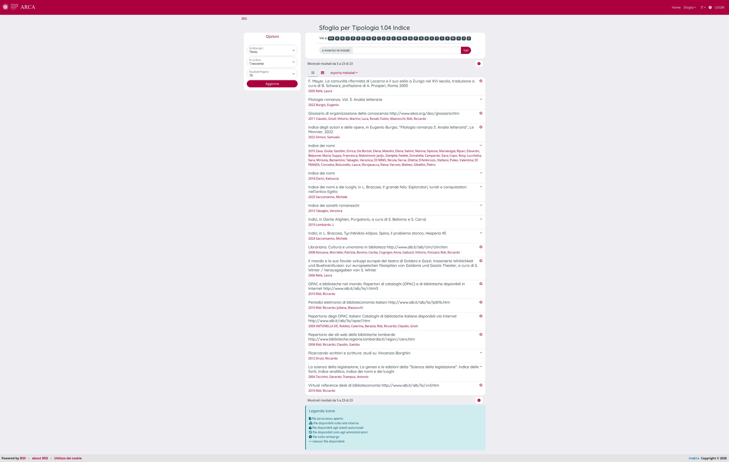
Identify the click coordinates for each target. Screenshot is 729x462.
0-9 (331, 38)
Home (676, 7)
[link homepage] (20, 7)
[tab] (313, 73)
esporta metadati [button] (343, 73)
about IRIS (40, 458)
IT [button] (702, 7)
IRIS (244, 19)
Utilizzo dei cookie (68, 458)
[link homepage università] (46, 7)
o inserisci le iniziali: (336, 50)
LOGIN (719, 7)
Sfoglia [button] (688, 7)
